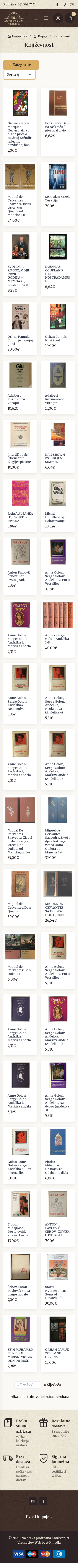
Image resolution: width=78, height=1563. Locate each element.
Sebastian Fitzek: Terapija (57, 198)
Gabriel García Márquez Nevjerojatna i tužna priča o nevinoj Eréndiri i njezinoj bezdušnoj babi (20, 134)
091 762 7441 (27, 4)
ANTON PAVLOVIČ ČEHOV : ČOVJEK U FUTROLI (57, 1229)
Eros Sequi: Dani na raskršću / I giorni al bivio (57, 127)
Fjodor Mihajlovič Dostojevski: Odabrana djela (56, 1167)
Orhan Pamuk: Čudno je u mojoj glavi (20, 340)
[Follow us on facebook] (58, 4)
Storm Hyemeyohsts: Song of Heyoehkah (55, 1292)
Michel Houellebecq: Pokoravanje (55, 517)
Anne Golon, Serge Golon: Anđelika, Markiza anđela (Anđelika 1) (56, 771)
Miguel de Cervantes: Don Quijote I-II (19, 970)
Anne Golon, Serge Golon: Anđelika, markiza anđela (19, 1034)
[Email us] (72, 4)
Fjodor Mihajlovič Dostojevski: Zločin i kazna (18, 1229)
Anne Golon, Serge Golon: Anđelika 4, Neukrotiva (17, 703)
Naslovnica (20, 36)
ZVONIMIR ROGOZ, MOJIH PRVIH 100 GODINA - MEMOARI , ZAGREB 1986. (19, 276)
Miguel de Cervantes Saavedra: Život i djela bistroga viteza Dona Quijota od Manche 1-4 (57, 841)
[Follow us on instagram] (65, 4)
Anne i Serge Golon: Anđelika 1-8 (57, 639)
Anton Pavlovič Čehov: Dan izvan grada (19, 576)
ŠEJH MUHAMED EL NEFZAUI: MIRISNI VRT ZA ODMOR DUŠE (20, 1355)
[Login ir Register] (58, 18)
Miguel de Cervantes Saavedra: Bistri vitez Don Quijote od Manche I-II (19, 206)
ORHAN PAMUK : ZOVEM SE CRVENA (57, 1353)
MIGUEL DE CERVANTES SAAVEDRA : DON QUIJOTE (55, 909)
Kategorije (21, 65)
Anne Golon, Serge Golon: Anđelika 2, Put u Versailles (57, 577)
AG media (53, 1543)
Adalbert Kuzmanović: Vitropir (17, 399)
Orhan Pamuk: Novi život (56, 338)
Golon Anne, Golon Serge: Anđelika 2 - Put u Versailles (19, 1167)
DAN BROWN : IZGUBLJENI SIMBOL (55, 458)
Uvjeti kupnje (37, 1517)
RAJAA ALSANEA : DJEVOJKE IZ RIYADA (20, 517)
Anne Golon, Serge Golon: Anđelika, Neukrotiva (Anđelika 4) (55, 705)
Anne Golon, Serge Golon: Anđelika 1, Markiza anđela (19, 640)
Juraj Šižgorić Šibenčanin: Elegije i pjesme (19, 458)
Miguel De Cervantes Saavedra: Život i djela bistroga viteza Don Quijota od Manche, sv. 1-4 (20, 841)
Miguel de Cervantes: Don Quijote (19, 907)
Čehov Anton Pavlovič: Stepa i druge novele (19, 1290)
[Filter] (36, 18)
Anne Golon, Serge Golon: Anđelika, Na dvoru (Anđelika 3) (57, 1103)
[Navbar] (46, 18)
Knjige (42, 36)
